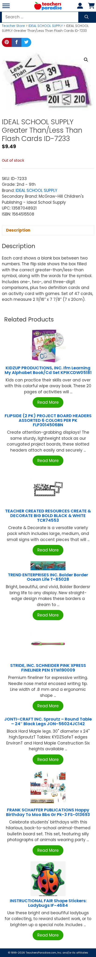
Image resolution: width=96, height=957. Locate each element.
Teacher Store (13, 25)
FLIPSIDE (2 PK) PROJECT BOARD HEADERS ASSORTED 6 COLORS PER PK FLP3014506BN (48, 420)
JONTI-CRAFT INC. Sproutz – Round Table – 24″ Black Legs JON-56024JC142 (48, 721)
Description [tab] (18, 230)
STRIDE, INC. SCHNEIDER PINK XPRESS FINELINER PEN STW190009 (48, 667)
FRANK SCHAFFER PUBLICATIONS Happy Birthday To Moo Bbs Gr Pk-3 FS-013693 (48, 812)
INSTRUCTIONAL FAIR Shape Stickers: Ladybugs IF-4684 (48, 903)
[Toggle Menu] (6, 5)
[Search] (86, 17)
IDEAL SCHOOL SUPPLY (45, 25)
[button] (86, 60)
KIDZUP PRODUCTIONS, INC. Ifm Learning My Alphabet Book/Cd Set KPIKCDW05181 (48, 370)
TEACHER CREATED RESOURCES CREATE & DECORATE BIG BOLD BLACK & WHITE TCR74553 (48, 515)
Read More (48, 402)
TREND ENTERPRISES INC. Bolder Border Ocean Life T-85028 (48, 577)
